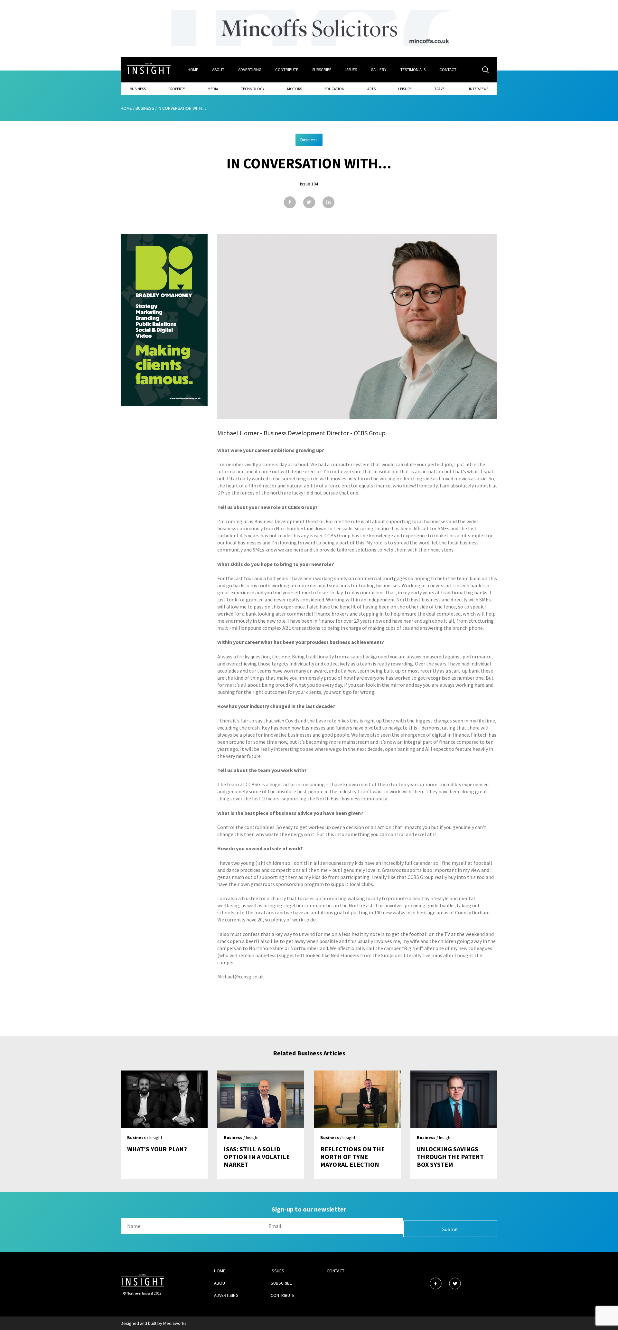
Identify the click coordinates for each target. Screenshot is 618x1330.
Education (334, 88)
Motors (294, 88)
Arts (371, 88)
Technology (252, 88)
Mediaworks (175, 1323)
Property (176, 88)
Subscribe (322, 69)
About (218, 69)
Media (213, 88)
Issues (351, 69)
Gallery (379, 69)
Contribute (286, 69)
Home (193, 69)
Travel (440, 88)
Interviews (478, 88)
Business (138, 88)
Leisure (404, 88)
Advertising (249, 69)
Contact (447, 69)
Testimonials (413, 69)
